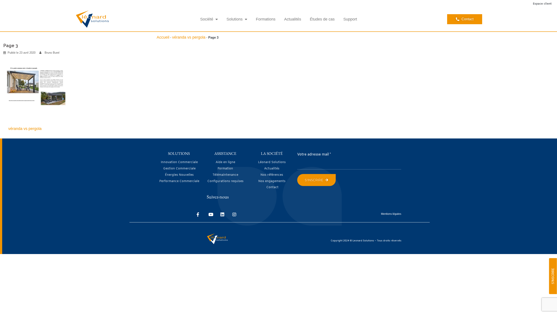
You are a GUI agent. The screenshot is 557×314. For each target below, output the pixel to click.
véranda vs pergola (188, 37)
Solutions (234, 19)
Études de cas (322, 19)
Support (350, 19)
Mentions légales (391, 213)
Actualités (292, 19)
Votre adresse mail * (314, 154)
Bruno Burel (52, 52)
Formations (265, 19)
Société (206, 19)
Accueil (163, 37)
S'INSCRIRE (553, 276)
